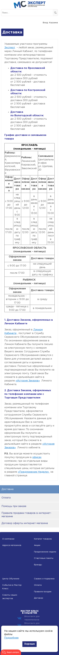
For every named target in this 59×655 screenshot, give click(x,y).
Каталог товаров (43, 539)
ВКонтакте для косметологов (31, 624)
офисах (36, 457)
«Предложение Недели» (34, 472)
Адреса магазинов (11, 545)
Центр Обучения (10, 579)
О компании (8, 539)
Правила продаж (42, 592)
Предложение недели (45, 552)
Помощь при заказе (14, 506)
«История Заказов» (28, 381)
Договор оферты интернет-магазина (25, 523)
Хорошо (29, 644)
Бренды (38, 565)
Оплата (6, 498)
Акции (37, 545)
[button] (10, 652)
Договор (38, 598)
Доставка (7, 489)
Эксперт (9, 48)
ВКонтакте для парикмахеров (31, 618)
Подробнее (11, 638)
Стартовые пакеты (43, 558)
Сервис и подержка (44, 579)
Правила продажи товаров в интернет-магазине (26, 515)
